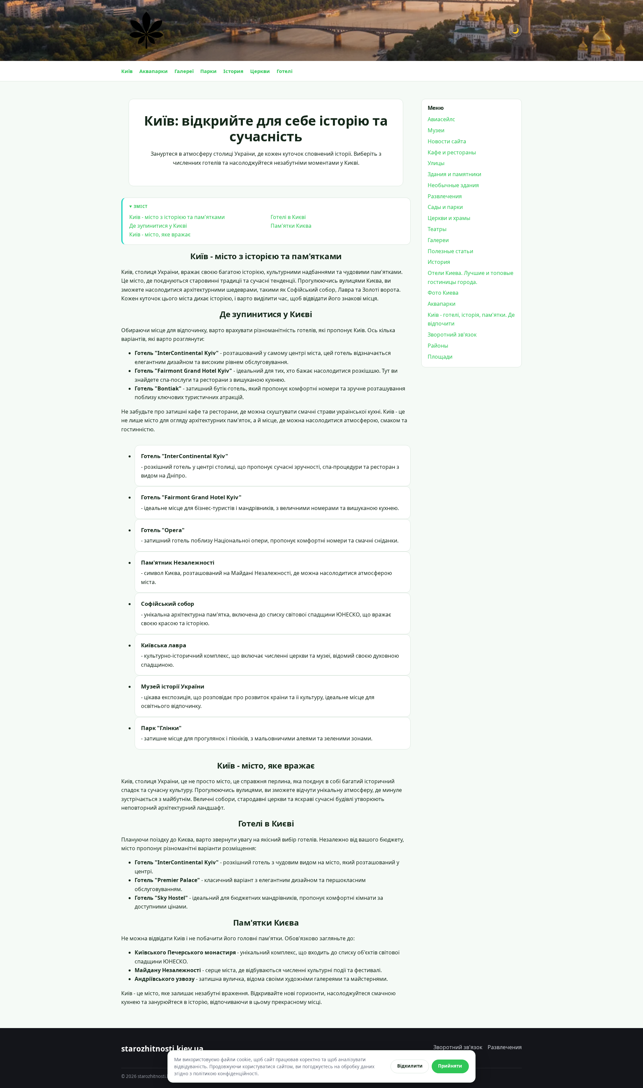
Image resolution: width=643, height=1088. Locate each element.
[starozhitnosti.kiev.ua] (146, 30)
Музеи (436, 130)
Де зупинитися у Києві (158, 225)
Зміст (141, 206)
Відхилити (410, 1066)
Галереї (184, 71)
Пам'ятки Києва (291, 225)
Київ (127, 71)
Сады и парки (445, 207)
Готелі (284, 71)
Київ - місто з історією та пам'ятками (177, 217)
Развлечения (445, 196)
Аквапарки (153, 71)
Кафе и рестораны (452, 152)
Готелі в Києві (288, 217)
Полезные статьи (450, 251)
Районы (438, 345)
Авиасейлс (441, 119)
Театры (437, 229)
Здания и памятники (454, 174)
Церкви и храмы (449, 218)
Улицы (436, 163)
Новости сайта (447, 141)
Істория (233, 71)
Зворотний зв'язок (452, 335)
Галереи (438, 240)
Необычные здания (453, 185)
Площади (440, 356)
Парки (208, 71)
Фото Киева (443, 293)
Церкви (260, 71)
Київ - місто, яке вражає (160, 234)
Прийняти (450, 1066)
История (439, 262)
